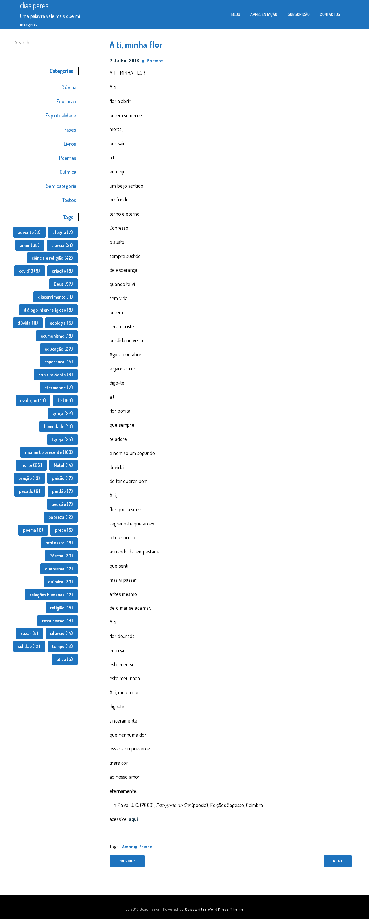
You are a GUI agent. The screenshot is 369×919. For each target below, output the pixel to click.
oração (29, 478)
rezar (30, 633)
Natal (63, 465)
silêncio (61, 633)
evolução (33, 400)
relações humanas (51, 595)
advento (29, 232)
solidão (29, 646)
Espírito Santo (56, 374)
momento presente (49, 452)
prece (64, 530)
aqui (133, 819)
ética (65, 659)
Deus (63, 284)
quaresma (59, 569)
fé (65, 400)
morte (31, 465)
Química (68, 172)
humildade (58, 426)
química (60, 582)
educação (59, 349)
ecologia (61, 323)
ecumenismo (57, 336)
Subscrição (299, 14)
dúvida (28, 323)
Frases (69, 129)
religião (61, 608)
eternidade (58, 387)
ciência (62, 245)
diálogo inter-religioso (48, 310)
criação (62, 271)
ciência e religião (52, 258)
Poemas (67, 158)
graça (62, 413)
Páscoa (61, 556)
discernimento (55, 297)
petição (62, 504)
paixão (62, 478)
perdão (62, 491)
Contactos (330, 14)
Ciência (68, 87)
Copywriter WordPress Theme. (215, 909)
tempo (62, 646)
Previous (127, 861)
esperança (58, 361)
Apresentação (263, 14)
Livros (70, 144)
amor (30, 245)
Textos (69, 200)
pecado (29, 491)
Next (338, 861)
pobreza (60, 517)
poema (33, 530)
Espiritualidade (61, 115)
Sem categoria (61, 186)
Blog (235, 14)
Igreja (62, 439)
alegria (62, 232)
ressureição (57, 621)
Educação (66, 101)
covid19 (29, 271)
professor (59, 543)
